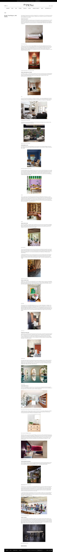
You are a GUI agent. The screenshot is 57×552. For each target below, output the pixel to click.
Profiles (24, 8)
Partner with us (48, 8)
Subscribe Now (39, 550)
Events (29, 8)
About (42, 8)
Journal (20, 8)
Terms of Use (15, 550)
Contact (20, 550)
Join (10, 550)
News (12, 8)
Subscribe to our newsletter (31, 550)
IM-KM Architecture (23, 484)
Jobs (16, 8)
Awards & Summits (36, 8)
